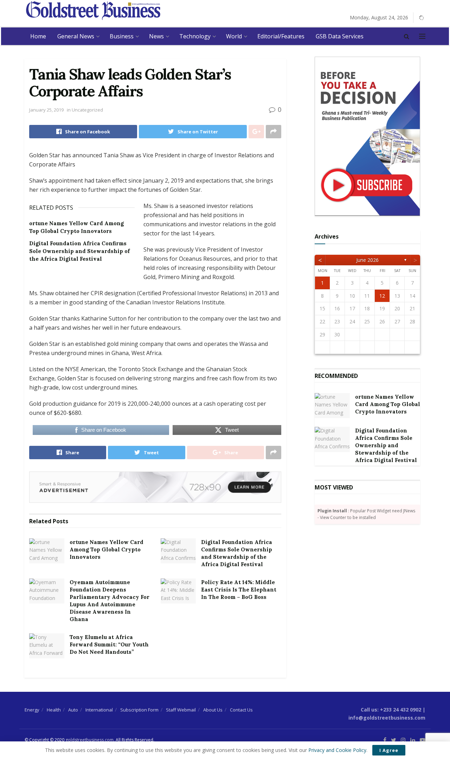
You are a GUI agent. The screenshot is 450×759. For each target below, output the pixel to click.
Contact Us (241, 710)
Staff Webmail (181, 710)
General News (75, 36)
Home (38, 36)
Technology (195, 36)
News (156, 36)
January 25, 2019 (46, 110)
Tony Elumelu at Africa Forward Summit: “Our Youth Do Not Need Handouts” (109, 644)
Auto (73, 710)
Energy (32, 710)
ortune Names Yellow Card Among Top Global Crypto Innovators (106, 549)
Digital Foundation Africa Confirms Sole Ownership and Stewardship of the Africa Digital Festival (79, 251)
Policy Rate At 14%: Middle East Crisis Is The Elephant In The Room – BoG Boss (238, 589)
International (99, 710)
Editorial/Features (280, 36)
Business (122, 36)
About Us (213, 710)
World (234, 36)
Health (54, 710)
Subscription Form (139, 710)
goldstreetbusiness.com (89, 740)
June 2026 (367, 260)
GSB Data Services (340, 36)
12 (382, 295)
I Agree (388, 750)
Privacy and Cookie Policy (337, 750)
